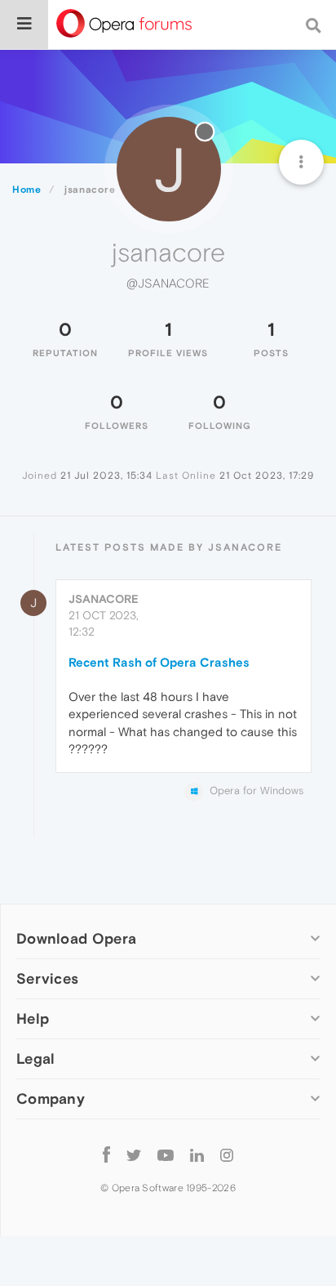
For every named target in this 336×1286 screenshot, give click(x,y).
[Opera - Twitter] (133, 1154)
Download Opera (76, 938)
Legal (35, 1058)
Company (50, 1098)
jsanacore (104, 598)
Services (47, 978)
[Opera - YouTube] (165, 1154)
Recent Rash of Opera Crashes (159, 662)
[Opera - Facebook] (106, 1154)
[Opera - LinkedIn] (197, 1154)
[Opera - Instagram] (226, 1154)
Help (32, 1018)
